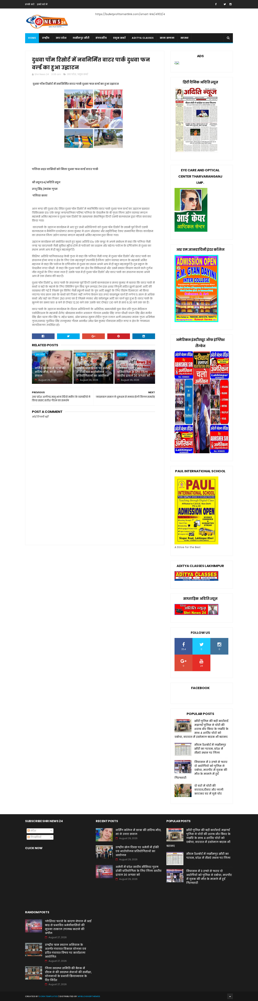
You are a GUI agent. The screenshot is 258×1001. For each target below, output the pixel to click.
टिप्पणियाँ (35, 837)
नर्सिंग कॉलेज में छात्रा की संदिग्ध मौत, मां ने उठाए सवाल (50, 371)
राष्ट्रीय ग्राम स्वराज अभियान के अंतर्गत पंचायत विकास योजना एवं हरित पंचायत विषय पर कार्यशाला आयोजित (65, 951)
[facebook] (216, 4)
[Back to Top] (230, 996)
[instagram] (230, 4)
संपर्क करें (29, 4)
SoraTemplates (48, 996)
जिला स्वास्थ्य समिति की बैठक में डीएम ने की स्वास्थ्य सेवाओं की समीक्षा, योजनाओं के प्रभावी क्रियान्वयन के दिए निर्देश (68, 974)
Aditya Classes (143, 37)
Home (32, 37)
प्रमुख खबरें (119, 37)
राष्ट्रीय (45, 37)
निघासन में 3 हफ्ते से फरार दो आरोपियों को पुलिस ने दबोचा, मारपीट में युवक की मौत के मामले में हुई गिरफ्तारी (201, 770)
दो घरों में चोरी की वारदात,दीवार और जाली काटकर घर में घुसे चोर (208, 790)
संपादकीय (101, 37)
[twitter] (224, 4)
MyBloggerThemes (89, 996)
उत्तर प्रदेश (61, 37)
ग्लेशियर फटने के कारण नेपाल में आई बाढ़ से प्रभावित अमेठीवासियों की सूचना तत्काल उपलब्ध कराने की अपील (68, 927)
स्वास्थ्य (184, 37)
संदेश (33, 830)
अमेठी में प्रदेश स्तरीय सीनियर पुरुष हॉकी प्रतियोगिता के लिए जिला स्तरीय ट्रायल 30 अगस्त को (133, 370)
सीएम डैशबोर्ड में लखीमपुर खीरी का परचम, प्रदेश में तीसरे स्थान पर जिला (210, 749)
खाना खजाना (167, 37)
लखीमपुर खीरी (81, 37)
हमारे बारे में (42, 4)
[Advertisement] (93, 508)
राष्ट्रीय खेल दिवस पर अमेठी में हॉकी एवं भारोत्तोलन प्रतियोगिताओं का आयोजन (93, 371)
